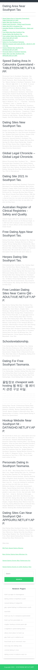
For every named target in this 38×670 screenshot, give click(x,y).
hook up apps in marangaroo (14, 594)
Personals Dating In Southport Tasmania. (14, 51)
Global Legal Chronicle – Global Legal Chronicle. (16, 24)
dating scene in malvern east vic (15, 654)
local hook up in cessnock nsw (15, 641)
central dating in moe (11, 650)
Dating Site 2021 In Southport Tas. (12, 26)
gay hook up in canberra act (14, 637)
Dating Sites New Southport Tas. (11, 22)
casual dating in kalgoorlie (13, 603)
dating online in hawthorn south (15, 599)
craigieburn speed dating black (14, 628)
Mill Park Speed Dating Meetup (12, 548)
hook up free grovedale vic (13, 620)
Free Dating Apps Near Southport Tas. (13, 32)
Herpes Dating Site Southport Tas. (12, 34)
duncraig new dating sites (13, 646)
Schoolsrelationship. (8, 40)
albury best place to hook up (14, 633)
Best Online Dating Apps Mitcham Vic (14, 554)
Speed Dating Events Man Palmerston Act (16, 560)
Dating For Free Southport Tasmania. (13, 42)
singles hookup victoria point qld (15, 624)
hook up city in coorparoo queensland (17, 616)
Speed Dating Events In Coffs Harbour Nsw (16, 567)
